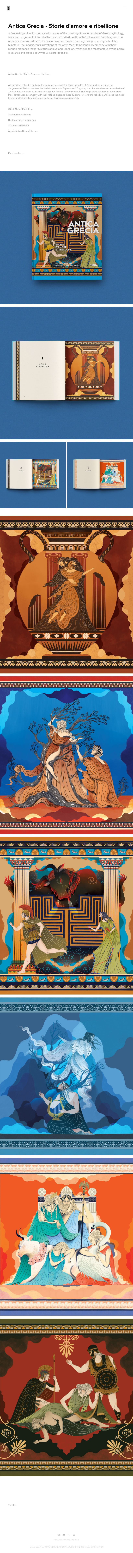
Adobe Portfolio (72, 1539)
